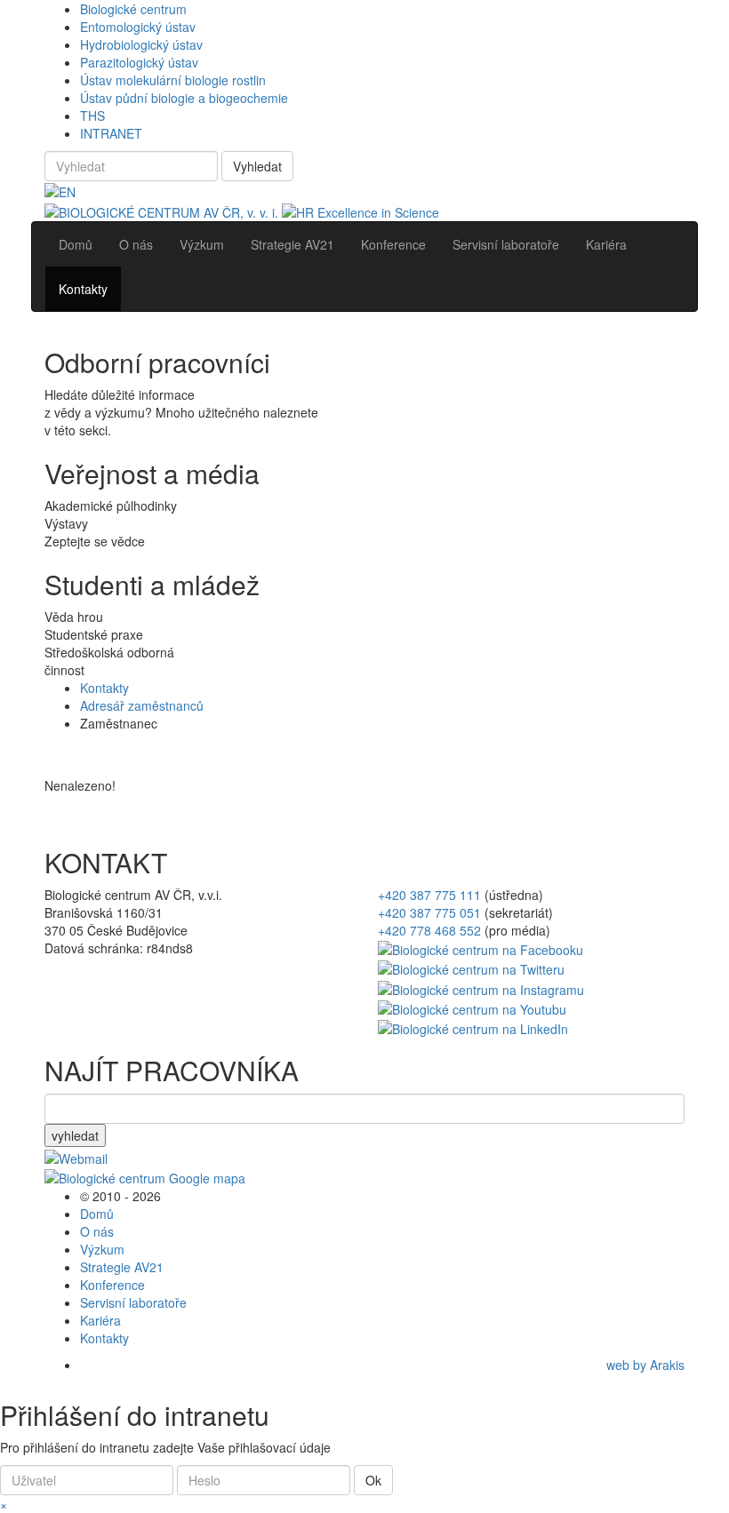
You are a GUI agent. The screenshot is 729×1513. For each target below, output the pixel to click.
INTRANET (111, 133)
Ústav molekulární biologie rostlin (173, 80)
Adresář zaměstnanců (142, 705)
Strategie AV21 (122, 1267)
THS (92, 115)
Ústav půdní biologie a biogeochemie (184, 98)
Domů (97, 1213)
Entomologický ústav (138, 27)
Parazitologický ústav (139, 62)
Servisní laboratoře (133, 1302)
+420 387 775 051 (429, 912)
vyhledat (75, 1135)
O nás (97, 1231)
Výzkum (102, 1249)
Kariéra (100, 1320)
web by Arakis (645, 1365)
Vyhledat (257, 166)
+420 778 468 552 (429, 930)
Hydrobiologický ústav (141, 44)
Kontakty (104, 688)
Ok (373, 1480)
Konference (112, 1285)
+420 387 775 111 (429, 895)
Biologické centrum (133, 9)
